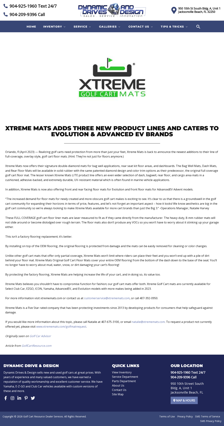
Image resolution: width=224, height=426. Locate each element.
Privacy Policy (185, 416)
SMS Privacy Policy (210, 421)
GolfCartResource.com (36, 346)
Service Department (125, 377)
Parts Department (124, 381)
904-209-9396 (180, 377)
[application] (64, 26)
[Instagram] (12, 398)
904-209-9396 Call (27, 14)
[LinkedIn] (19, 398)
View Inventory (122, 372)
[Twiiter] (33, 398)
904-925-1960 (180, 372)
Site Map (118, 394)
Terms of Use (167, 416)
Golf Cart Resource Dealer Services (43, 416)
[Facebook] (6, 398)
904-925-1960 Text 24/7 (33, 6)
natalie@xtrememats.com (148, 322)
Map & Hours (185, 400)
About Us (118, 385)
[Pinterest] (26, 398)
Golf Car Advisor (40, 336)
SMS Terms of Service (207, 416)
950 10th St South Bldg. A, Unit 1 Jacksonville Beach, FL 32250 (199, 10)
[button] (55, 27)
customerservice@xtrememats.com (107, 298)
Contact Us (119, 390)
